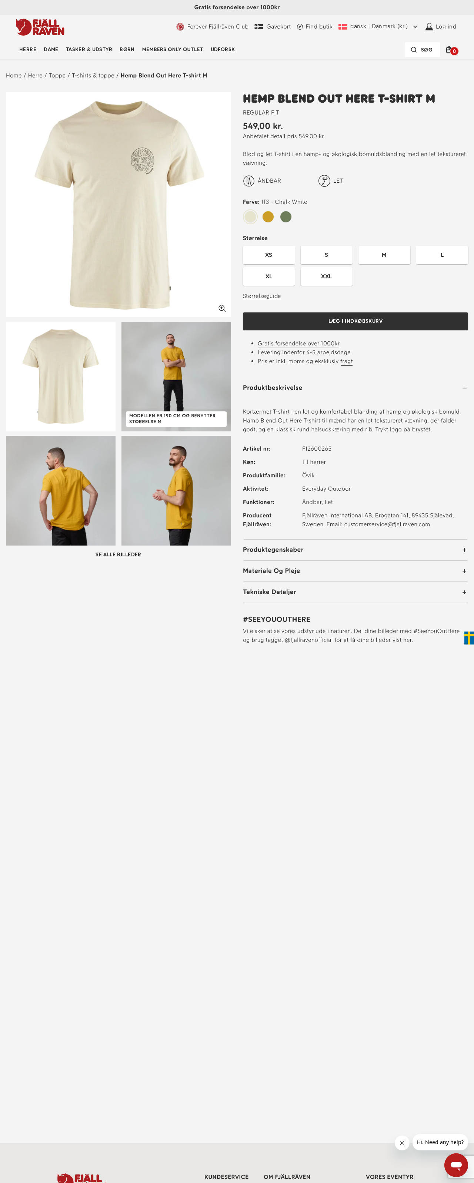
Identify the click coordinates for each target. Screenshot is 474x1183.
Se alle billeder (118, 554)
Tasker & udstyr (89, 49)
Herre (27, 49)
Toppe (57, 75)
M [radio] (384, 254)
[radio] (250, 217)
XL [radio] (269, 276)
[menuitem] (28, 49)
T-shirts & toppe (93, 75)
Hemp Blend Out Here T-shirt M (164, 75)
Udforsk (223, 49)
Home (14, 75)
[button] (450, 50)
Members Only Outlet (172, 49)
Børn (127, 49)
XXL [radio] (326, 276)
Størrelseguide (262, 295)
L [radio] (442, 254)
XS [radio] (269, 254)
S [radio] (326, 254)
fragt (346, 361)
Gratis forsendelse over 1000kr (299, 343)
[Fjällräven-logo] (40, 27)
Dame (51, 49)
